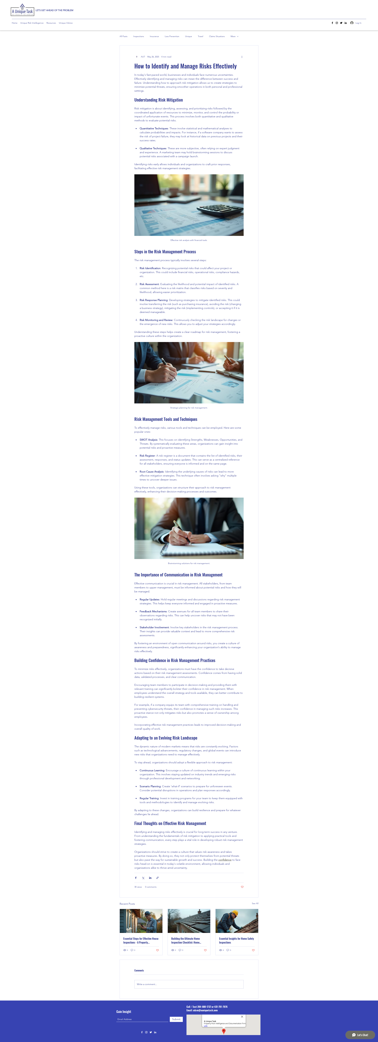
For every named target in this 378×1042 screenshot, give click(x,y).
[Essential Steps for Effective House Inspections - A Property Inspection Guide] (141, 921)
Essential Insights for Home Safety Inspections (236, 940)
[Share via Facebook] (135, 877)
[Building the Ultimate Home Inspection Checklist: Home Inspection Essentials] (189, 921)
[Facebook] (332, 22)
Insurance (154, 36)
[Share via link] (157, 877)
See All (255, 903)
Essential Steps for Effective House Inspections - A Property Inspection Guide (140, 940)
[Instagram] (336, 22)
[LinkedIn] (345, 22)
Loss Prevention (172, 36)
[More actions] (242, 56)
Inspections (138, 36)
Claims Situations (217, 36)
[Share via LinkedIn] (150, 877)
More (233, 36)
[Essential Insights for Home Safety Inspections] (237, 921)
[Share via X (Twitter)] (143, 877)
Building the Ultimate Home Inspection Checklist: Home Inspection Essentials (185, 940)
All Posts (123, 36)
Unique (188, 36)
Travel (200, 36)
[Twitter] (341, 22)
